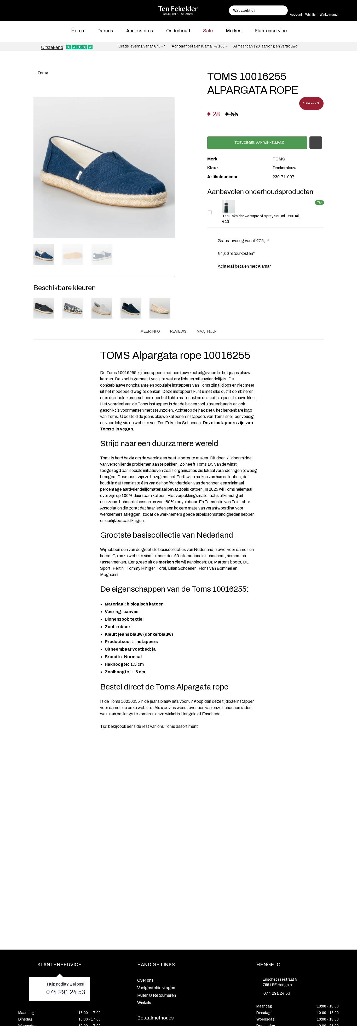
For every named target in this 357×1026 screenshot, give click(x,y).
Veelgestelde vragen (156, 988)
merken (166, 562)
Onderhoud (178, 30)
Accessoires (139, 30)
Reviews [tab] (178, 331)
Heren (77, 30)
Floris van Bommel (215, 568)
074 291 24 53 (65, 992)
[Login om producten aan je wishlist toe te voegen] (315, 142)
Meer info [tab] (150, 331)
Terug (42, 73)
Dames (105, 30)
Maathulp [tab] (207, 331)
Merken (233, 30)
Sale (208, 30)
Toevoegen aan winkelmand (259, 143)
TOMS (279, 159)
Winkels (144, 1002)
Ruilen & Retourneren (156, 995)
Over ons (145, 980)
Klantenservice (271, 30)
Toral (161, 568)
